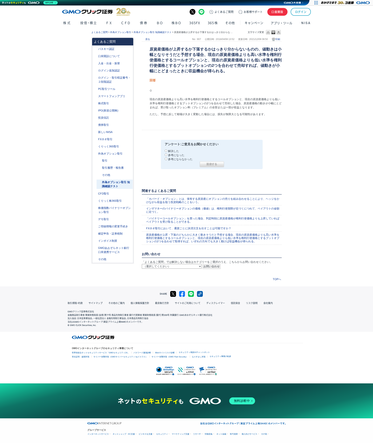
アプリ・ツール (281, 23)
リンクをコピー (200, 294)
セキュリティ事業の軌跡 (220, 356)
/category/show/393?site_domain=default (95, 132)
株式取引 (103, 103)
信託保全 (235, 303)
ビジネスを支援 (145, 434)
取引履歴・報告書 (113, 167)
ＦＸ (109, 23)
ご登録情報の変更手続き (113, 226)
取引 (104, 160)
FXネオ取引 (105, 139)
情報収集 (209, 434)
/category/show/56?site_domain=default (95, 226)
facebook (182, 294)
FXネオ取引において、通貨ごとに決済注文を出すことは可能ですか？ (188, 228)
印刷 (277, 39)
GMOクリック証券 (96, 12)
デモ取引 (103, 219)
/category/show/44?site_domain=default (95, 259)
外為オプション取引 (120, 32)
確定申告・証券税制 (110, 233)
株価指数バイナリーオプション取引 (114, 210)
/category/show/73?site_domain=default (95, 111)
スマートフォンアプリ (111, 96)
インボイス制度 (107, 240)
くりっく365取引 (108, 146)
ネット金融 (221, 434)
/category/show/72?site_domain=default (95, 103)
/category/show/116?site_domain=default (95, 118)
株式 (67, 23)
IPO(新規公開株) (108, 110)
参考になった (176, 155)
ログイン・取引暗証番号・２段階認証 (114, 79)
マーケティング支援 (180, 434)
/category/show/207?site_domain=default (95, 89)
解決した (173, 151)
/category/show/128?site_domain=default (95, 248)
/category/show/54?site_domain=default (95, 78)
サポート (253, 11)
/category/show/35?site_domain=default (95, 146)
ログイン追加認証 (109, 70)
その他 (106, 174)
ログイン (301, 11)
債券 (144, 23)
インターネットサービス (98, 434)
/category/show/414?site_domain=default (95, 49)
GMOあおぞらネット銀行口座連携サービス (113, 250)
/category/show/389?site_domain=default (95, 125)
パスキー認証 (106, 48)
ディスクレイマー (215, 303)
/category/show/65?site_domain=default (95, 154)
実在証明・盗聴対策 (80, 357)
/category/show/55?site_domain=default (95, 63)
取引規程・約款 (75, 303)
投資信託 (103, 117)
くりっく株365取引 (110, 200)
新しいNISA (105, 132)
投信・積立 (88, 23)
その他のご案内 (116, 303)
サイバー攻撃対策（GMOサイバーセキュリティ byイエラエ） (120, 357)
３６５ (213, 23)
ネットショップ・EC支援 (124, 434)
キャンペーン (254, 23)
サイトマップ (96, 303)
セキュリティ (162, 434)
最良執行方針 (162, 303)
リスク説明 (252, 303)
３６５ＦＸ (195, 23)
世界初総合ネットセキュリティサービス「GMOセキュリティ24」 (100, 353)
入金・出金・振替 (109, 63)
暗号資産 (234, 434)
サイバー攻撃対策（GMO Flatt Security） (170, 357)
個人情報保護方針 (140, 303)
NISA (306, 23)
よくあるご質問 (99, 32)
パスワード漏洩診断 (142, 353)
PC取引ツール (106, 88)
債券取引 (103, 124)
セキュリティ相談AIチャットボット (194, 352)
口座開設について (109, 56)
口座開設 (277, 11)
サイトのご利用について (187, 303)
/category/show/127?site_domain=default (95, 234)
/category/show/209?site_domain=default (95, 219)
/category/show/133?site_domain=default (95, 208)
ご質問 (224, 11)
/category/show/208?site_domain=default (95, 96)
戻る (147, 39)
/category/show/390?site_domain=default (95, 241)
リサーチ (197, 434)
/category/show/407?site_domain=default (95, 201)
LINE (201, 12)
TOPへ (277, 279)
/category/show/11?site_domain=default (95, 194)
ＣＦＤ (126, 23)
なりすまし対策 (199, 357)
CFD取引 (103, 193)
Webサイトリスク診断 (165, 353)
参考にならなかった (180, 159)
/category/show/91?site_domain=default (95, 56)
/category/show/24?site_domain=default (95, 139)
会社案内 (268, 303)
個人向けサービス (249, 434)
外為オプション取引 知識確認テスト (153, 32)
